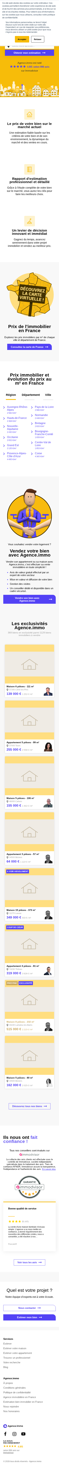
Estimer (7, 1343)
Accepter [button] (22, 39)
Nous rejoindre (11, 1406)
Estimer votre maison (14, 1348)
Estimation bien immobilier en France (23, 1401)
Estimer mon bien (27, 1317)
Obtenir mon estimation (27, 52)
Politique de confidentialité (17, 1392)
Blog (5, 1367)
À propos (8, 1383)
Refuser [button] (37, 39)
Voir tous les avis (27, 1262)
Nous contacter (27, 1308)
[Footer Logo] (13, 1426)
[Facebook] (5, 1434)
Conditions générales (14, 1387)
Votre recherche (11, 1362)
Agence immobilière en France (19, 1397)
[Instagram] (14, 1434)
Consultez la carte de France (27, 347)
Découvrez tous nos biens (27, 1106)
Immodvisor (31, 70)
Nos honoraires (11, 1411)
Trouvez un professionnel (16, 1357)
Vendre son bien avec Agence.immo (27, 599)
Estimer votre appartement (17, 1353)
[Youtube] (23, 1434)
